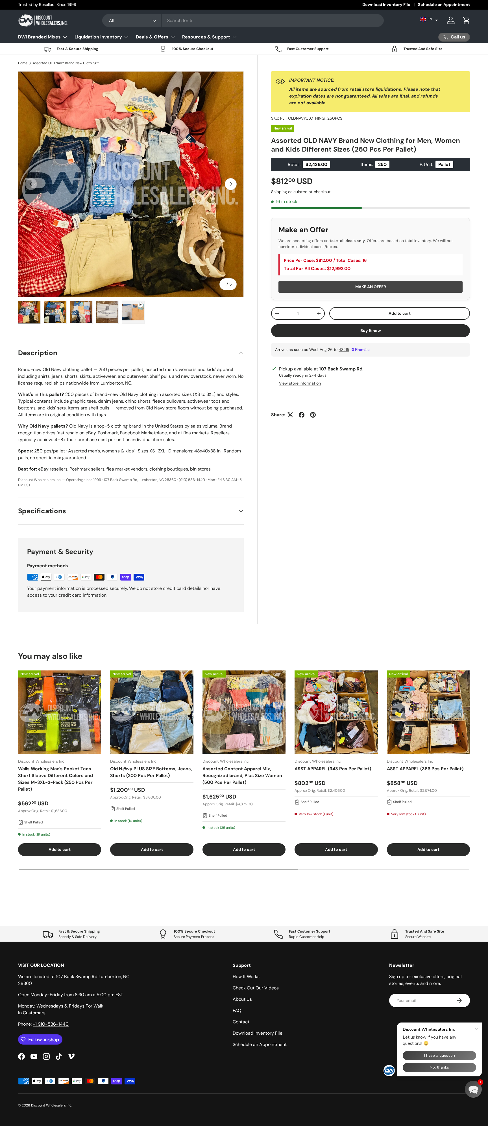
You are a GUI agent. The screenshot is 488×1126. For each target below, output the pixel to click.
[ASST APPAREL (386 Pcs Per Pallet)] (428, 712)
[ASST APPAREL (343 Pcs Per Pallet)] (336, 712)
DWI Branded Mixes (39, 37)
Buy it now (370, 330)
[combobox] (243, 20)
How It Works (246, 977)
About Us (242, 999)
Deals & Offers (152, 37)
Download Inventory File (386, 4)
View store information (300, 383)
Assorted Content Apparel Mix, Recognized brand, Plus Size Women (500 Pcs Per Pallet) (242, 775)
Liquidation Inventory (98, 37)
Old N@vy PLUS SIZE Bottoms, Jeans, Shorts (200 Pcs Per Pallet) (151, 772)
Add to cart (400, 313)
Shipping (279, 191)
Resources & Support (206, 37)
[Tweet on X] (290, 414)
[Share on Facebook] (301, 414)
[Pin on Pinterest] (313, 414)
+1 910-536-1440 (51, 1024)
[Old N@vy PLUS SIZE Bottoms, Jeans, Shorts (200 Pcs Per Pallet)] (151, 712)
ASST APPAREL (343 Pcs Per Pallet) (333, 769)
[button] (429, 19)
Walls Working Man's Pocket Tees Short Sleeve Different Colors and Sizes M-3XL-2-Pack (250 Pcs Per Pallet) (55, 779)
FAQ (237, 1010)
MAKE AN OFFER (370, 286)
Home (22, 63)
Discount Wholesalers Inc (51, 1105)
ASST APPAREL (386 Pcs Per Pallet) (425, 769)
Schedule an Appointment (444, 4)
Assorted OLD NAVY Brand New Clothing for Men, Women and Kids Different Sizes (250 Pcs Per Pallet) (67, 63)
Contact (241, 1022)
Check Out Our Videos (256, 988)
